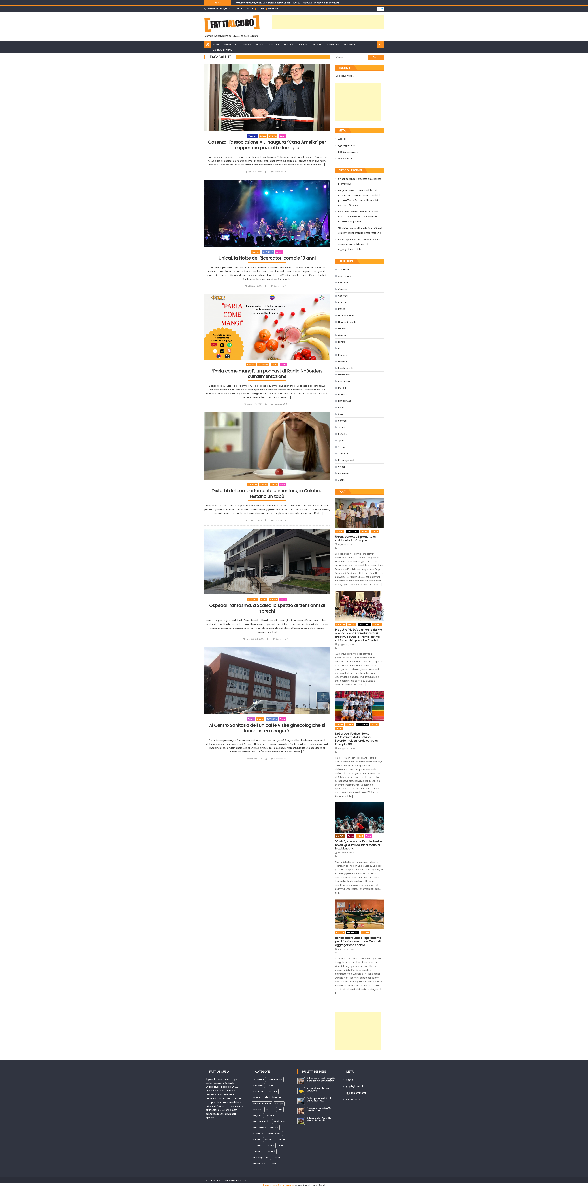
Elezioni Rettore (346, 315)
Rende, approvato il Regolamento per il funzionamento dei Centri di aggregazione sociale (359, 244)
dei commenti (348, 152)
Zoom (282, 136)
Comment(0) (280, 171)
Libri (340, 348)
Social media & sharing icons (278, 1185)
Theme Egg (241, 1180)
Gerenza (238, 8)
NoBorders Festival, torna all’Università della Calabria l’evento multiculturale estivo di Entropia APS (358, 216)
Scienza (255, 252)
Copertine (333, 44)
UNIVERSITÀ (230, 44)
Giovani (251, 364)
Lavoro (341, 341)
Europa (342, 328)
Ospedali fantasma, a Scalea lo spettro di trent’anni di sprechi (267, 608)
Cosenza (252, 136)
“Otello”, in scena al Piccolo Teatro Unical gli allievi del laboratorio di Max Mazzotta (360, 230)
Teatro (341, 447)
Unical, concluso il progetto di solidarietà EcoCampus (359, 181)
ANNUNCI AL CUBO (222, 50)
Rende (341, 407)
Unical (341, 466)
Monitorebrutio (346, 368)
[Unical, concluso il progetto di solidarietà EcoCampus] (359, 513)
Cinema (342, 289)
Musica (342, 387)
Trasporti (343, 453)
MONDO (260, 44)
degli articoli (346, 145)
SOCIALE (303, 44)
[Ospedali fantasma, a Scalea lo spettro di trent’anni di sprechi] (267, 561)
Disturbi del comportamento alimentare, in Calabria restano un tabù (267, 493)
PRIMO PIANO (345, 401)
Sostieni (260, 8)
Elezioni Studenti (347, 322)
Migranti (342, 355)
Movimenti (252, 599)
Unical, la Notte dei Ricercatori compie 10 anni (267, 258)
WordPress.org (345, 158)
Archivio (317, 44)
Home (216, 44)
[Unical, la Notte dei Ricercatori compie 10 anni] (267, 213)
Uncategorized (346, 460)
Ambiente (343, 269)
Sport (341, 440)
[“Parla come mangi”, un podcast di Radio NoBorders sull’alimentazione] (267, 327)
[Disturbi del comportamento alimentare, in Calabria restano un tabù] (267, 445)
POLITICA (288, 44)
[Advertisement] (328, 22)
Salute (263, 136)
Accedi (342, 138)
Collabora (273, 8)
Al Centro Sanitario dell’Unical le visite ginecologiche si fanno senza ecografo (267, 728)
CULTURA (274, 44)
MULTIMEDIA (350, 44)
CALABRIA (246, 44)
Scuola (341, 427)
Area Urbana (344, 276)
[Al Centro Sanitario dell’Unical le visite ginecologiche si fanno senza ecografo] (267, 680)
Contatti (249, 8)
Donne (251, 719)
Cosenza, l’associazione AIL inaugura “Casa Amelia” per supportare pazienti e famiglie (267, 145)
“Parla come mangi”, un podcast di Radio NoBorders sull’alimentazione (267, 373)
